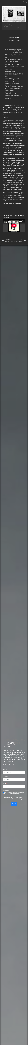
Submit (14, 804)
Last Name (5, 776)
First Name (5, 769)
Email (4, 783)
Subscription (6, 790)
